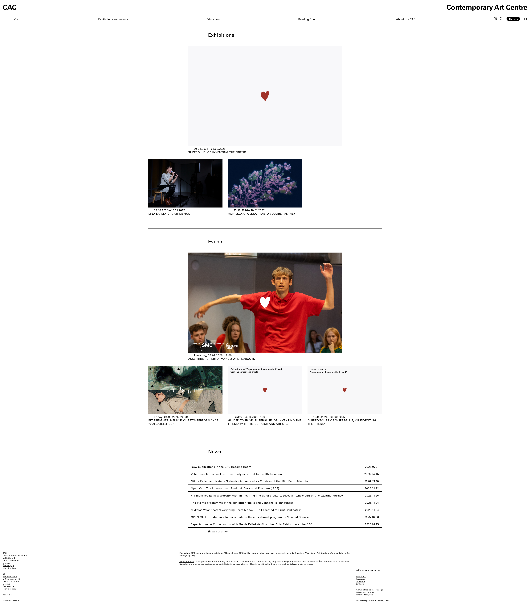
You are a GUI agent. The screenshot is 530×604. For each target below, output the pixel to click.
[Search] (501, 18)
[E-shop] (495, 18)
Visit (17, 19)
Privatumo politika (365, 592)
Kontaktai (7, 595)
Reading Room (307, 19)
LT (525, 19)
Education (213, 19)
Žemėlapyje (8, 565)
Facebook (361, 576)
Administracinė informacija (369, 590)
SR (4, 574)
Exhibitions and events (113, 19)
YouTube (360, 581)
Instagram (361, 579)
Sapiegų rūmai (10, 576)
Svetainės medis (11, 600)
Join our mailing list (371, 570)
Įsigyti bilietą (9, 568)
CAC (10, 6)
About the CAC (405, 19)
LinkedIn (360, 584)
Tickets (513, 19)
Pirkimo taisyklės (364, 595)
